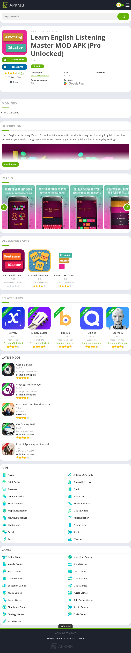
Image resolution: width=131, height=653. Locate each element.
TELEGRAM (17, 66)
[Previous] (4, 207)
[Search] (123, 16)
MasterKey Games (40, 75)
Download (17, 59)
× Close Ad (66, 626)
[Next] (127, 207)
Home (34, 31)
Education (52, 31)
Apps (41, 31)
